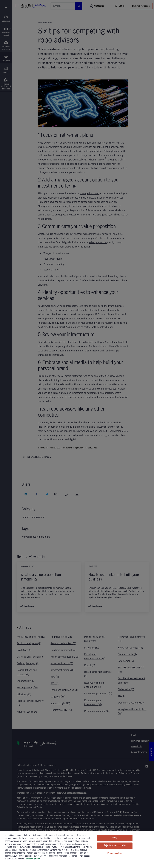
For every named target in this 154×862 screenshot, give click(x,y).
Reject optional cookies (115, 845)
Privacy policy (33, 859)
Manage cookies (114, 853)
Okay (114, 838)
